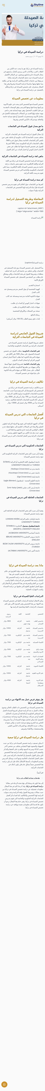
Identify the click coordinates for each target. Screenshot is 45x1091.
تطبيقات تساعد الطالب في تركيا (28, 778)
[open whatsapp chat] (4, 1084)
